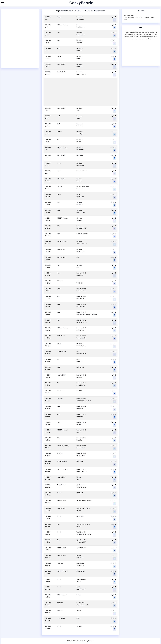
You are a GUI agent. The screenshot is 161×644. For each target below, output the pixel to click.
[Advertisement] (20, 38)
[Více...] (114, 20)
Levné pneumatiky (129, 17)
